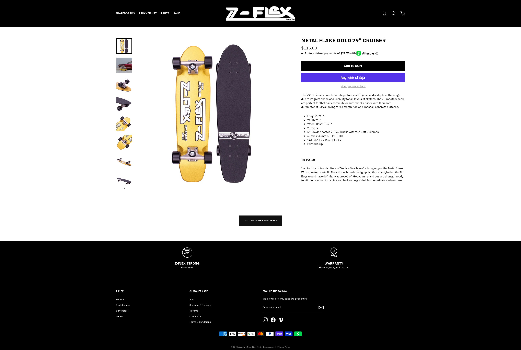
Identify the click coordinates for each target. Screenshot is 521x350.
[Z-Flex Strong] (187, 252)
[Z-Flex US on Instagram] (265, 319)
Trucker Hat (148, 13)
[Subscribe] (321, 307)
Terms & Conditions (200, 321)
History (120, 299)
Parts (165, 13)
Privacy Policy (283, 347)
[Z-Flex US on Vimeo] (281, 319)
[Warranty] (334, 252)
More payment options (353, 86)
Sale (176, 13)
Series (119, 316)
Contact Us (195, 316)
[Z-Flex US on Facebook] (273, 319)
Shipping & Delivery (200, 304)
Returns (193, 310)
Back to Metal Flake (263, 220)
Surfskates (122, 310)
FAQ (191, 299)
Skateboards (125, 13)
